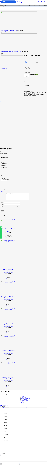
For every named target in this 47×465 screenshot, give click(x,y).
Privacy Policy (24, 399)
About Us (23, 396)
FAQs (22, 395)
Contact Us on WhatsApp (1, 232)
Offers (38, 395)
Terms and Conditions (25, 398)
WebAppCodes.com (23, 2)
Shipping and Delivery (25, 402)
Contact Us (23, 397)
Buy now (36, 74)
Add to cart (32, 74)
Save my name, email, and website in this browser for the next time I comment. (17, 206)
